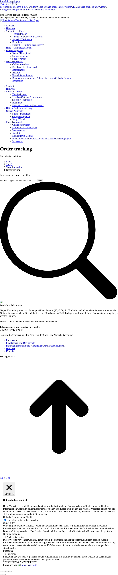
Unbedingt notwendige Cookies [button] (18, 517)
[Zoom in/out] (10, 571)
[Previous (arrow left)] (1, 574)
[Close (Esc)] (1, 571)
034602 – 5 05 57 (8, 4)
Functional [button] (8, 551)
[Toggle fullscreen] (7, 571)
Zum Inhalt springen (10, 1)
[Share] (4, 571)
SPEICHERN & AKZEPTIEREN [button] (20, 562)
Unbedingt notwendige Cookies (22, 520)
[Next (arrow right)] (4, 574)
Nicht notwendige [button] (11, 534)
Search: (3, 180)
